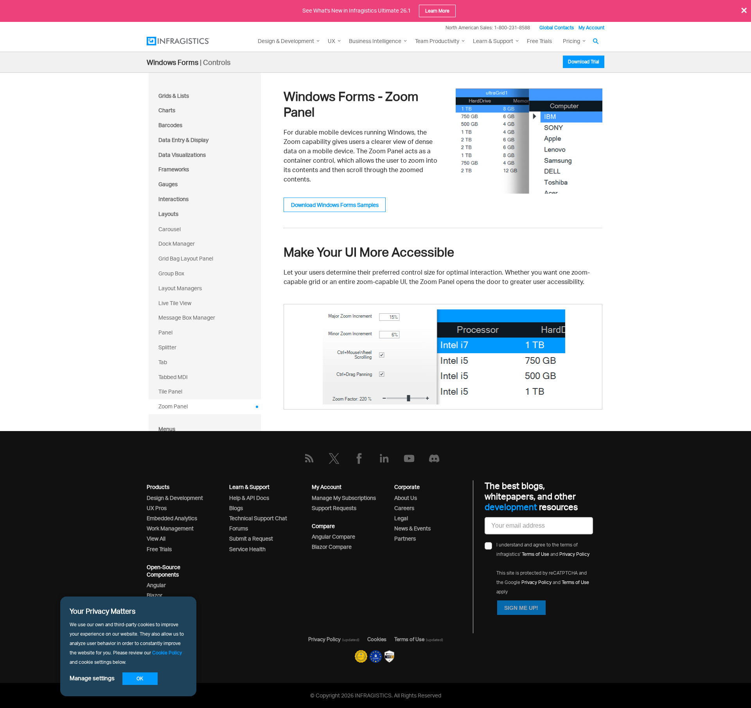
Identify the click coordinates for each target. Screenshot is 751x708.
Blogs (236, 508)
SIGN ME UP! (521, 608)
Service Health (247, 549)
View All (156, 538)
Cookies (376, 639)
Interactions (173, 199)
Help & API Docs (249, 497)
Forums (238, 528)
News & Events (412, 528)
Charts (166, 110)
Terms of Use (535, 554)
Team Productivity (437, 41)
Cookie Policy (167, 653)
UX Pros (157, 508)
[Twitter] (334, 458)
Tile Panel (170, 391)
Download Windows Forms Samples (335, 204)
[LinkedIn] (384, 458)
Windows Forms (172, 62)
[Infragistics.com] (186, 41)
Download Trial (583, 62)
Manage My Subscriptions (344, 497)
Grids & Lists (173, 95)
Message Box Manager (186, 317)
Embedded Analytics (172, 518)
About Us (405, 497)
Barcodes (170, 125)
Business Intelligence (375, 41)
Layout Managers (180, 288)
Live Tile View (174, 303)
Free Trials (539, 41)
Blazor (154, 595)
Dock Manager (176, 243)
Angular (156, 585)
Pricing (571, 41)
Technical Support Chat (258, 518)
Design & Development (175, 497)
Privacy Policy (574, 554)
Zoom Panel (173, 406)
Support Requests (334, 508)
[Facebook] (359, 458)
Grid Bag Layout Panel (185, 258)
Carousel (169, 229)
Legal (401, 518)
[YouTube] (409, 458)
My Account (591, 28)
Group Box (171, 273)
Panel (165, 332)
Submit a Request (251, 538)
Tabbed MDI (173, 377)
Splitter (167, 347)
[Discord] (434, 458)
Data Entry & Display (183, 140)
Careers (404, 508)
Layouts (168, 213)
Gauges (168, 184)
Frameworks (173, 169)
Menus (166, 429)
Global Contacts (556, 28)
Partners (405, 538)
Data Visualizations (182, 154)
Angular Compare (333, 536)
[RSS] (309, 458)
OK (140, 678)
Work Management (170, 528)
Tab (162, 362)
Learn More (437, 11)
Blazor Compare (332, 546)
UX (331, 41)
